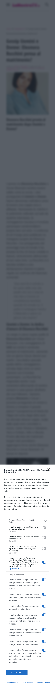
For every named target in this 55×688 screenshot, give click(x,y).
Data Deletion (12, 682)
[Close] (49, 470)
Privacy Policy (43, 682)
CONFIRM (16, 673)
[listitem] (27, 521)
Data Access (27, 682)
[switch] (44, 527)
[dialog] (27, 576)
